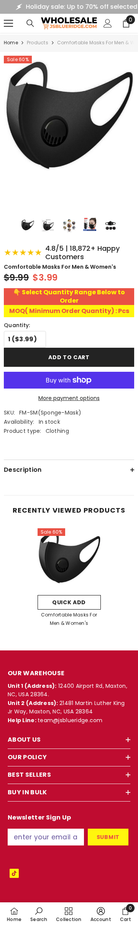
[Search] (30, 23)
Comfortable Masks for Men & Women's (69, 618)
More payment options (69, 398)
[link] (39, 914)
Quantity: (17, 325)
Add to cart (69, 357)
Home (11, 42)
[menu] (8, 23)
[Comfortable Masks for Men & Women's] (69, 559)
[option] (69, 579)
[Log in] (108, 23)
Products (37, 42)
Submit (108, 837)
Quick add (69, 602)
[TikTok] (14, 873)
